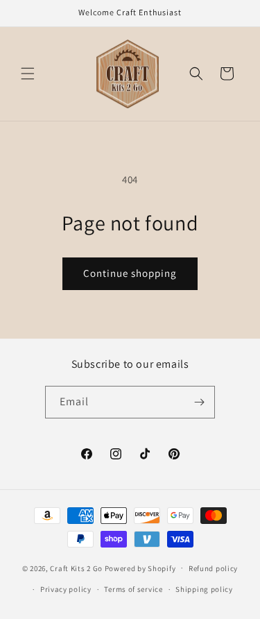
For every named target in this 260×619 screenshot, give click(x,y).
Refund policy (213, 568)
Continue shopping (130, 273)
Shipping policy (204, 589)
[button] (27, 73)
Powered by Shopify (140, 568)
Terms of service (133, 589)
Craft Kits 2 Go (76, 568)
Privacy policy (66, 589)
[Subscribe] (199, 402)
